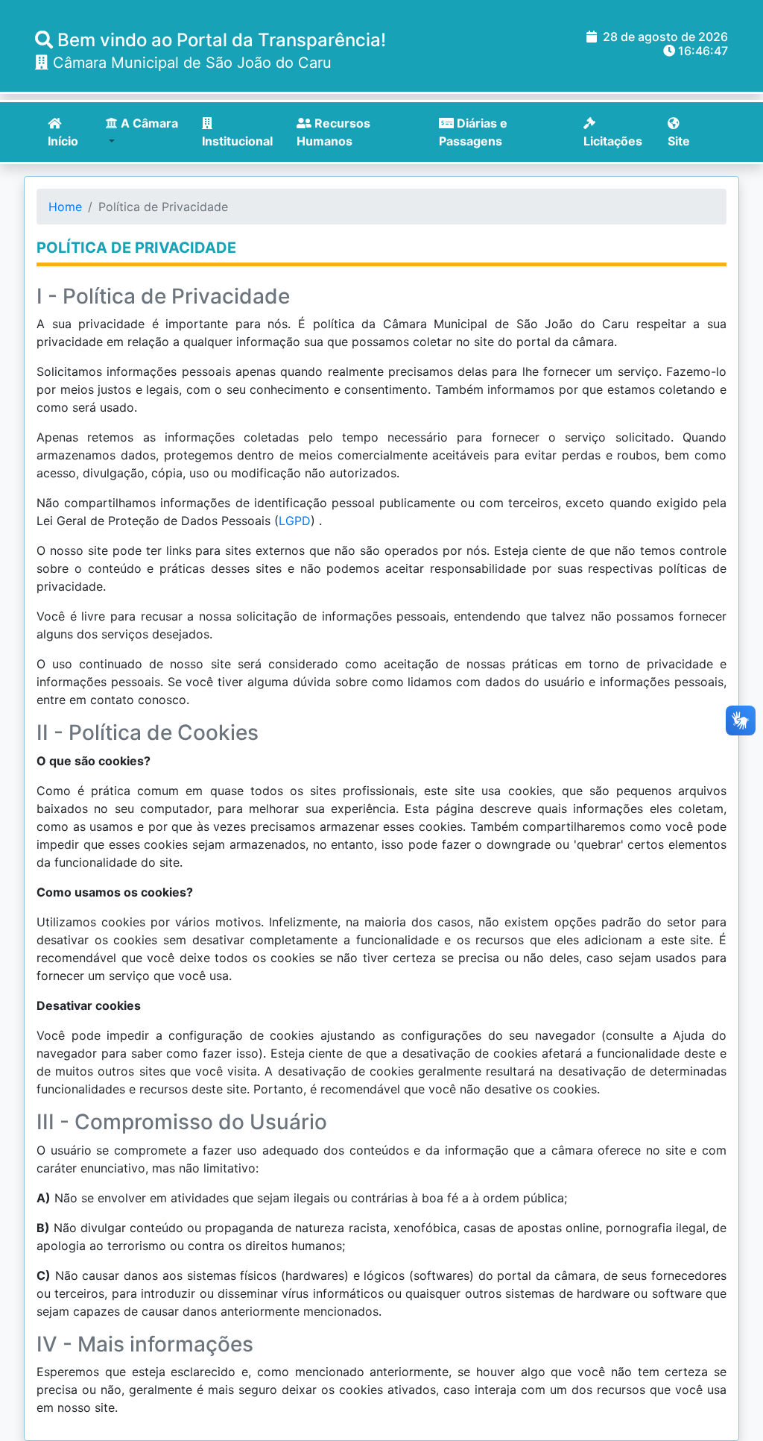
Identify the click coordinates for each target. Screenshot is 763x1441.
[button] (147, 132)
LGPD (295, 520)
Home (65, 206)
